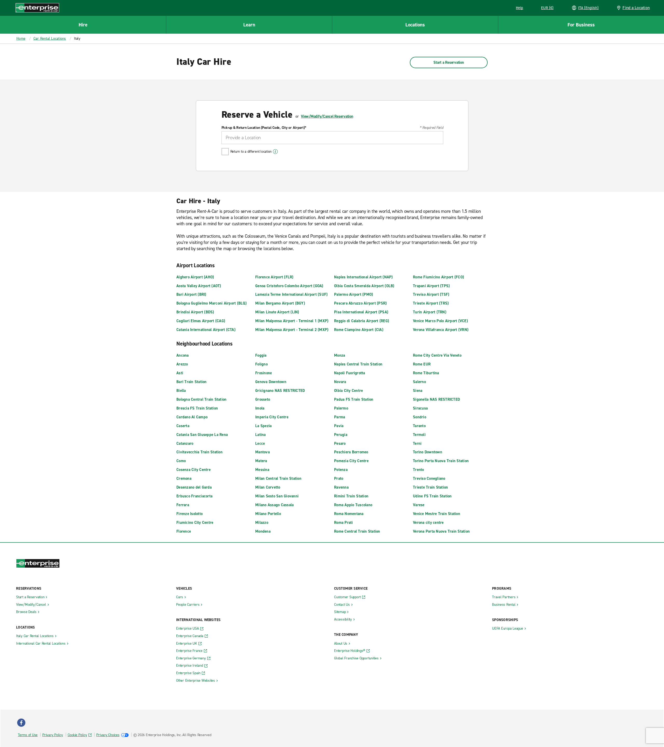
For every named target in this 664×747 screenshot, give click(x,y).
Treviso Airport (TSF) (431, 294)
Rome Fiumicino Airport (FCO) (438, 277)
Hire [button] (83, 25)
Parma (339, 417)
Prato (338, 478)
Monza (339, 355)
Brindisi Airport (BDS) (195, 312)
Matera (261, 460)
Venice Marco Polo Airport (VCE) (440, 320)
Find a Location (636, 7)
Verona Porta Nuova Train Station (441, 531)
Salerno (419, 381)
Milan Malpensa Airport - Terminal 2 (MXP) (291, 329)
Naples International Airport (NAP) (363, 277)
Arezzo (182, 364)
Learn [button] (249, 25)
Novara (340, 381)
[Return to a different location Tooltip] (275, 151)
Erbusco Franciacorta (194, 496)
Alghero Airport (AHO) (195, 277)
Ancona (182, 355)
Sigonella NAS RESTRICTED (436, 399)
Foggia (261, 355)
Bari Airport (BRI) (191, 294)
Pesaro (340, 443)
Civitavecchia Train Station (199, 452)
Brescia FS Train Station (197, 408)
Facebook (21, 722)
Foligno (261, 364)
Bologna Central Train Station (201, 399)
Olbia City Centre (348, 390)
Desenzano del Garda (194, 487)
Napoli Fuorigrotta (349, 373)
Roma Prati (343, 522)
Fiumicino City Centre (194, 522)
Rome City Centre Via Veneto (437, 355)
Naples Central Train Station (358, 364)
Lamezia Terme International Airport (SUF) (291, 294)
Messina (262, 469)
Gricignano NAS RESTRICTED (280, 390)
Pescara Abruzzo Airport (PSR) (360, 303)
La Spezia (263, 425)
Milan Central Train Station (278, 478)
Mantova (262, 452)
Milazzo (261, 522)
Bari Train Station (191, 381)
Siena (417, 390)
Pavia (338, 425)
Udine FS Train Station (432, 496)
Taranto (419, 425)
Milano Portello (268, 513)
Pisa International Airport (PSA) (361, 312)
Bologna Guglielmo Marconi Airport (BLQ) (211, 303)
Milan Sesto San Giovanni (277, 496)
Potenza (341, 469)
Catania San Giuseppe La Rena (202, 434)
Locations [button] (415, 25)
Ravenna (341, 487)
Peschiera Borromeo (351, 452)
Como (181, 460)
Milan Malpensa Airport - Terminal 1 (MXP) (291, 320)
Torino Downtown (427, 452)
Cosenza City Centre (193, 469)
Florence (183, 531)
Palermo (341, 408)
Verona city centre (428, 522)
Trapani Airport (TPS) (431, 285)
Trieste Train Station (430, 487)
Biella (181, 390)
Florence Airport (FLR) (274, 277)
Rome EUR (422, 364)
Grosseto (262, 399)
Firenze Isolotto (189, 513)
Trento (418, 469)
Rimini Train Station (351, 496)
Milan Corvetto (267, 487)
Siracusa (420, 408)
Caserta (182, 425)
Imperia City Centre (271, 417)
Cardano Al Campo (192, 417)
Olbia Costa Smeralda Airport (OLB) (364, 285)
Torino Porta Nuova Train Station (441, 460)
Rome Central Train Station (357, 531)
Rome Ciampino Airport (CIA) (358, 329)
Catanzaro (184, 443)
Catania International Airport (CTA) (206, 329)
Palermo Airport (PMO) (353, 294)
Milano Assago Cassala (274, 505)
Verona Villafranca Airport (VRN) (440, 329)
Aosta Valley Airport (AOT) (198, 285)
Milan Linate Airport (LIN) (277, 312)
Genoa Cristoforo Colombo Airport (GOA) (289, 285)
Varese (419, 505)
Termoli (419, 434)
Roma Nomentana (349, 513)
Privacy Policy (52, 734)
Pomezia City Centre (351, 460)
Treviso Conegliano (429, 478)
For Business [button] (581, 25)
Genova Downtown (270, 381)
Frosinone (263, 373)
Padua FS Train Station (354, 399)
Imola (259, 408)
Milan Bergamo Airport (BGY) (280, 303)
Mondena (263, 531)
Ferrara (182, 505)
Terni (417, 443)
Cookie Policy (77, 734)
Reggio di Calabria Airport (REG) (361, 320)
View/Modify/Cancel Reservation (327, 116)
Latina (260, 434)
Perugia (340, 434)
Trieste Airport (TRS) (431, 303)
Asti (179, 373)
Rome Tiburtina (426, 373)
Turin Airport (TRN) (429, 312)
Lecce (260, 443)
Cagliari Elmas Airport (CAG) (200, 320)
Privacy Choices (107, 734)
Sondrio (419, 417)
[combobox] (332, 137)
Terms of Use (28, 734)
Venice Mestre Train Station (436, 513)
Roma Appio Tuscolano (353, 505)
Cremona (183, 478)
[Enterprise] (37, 7)
